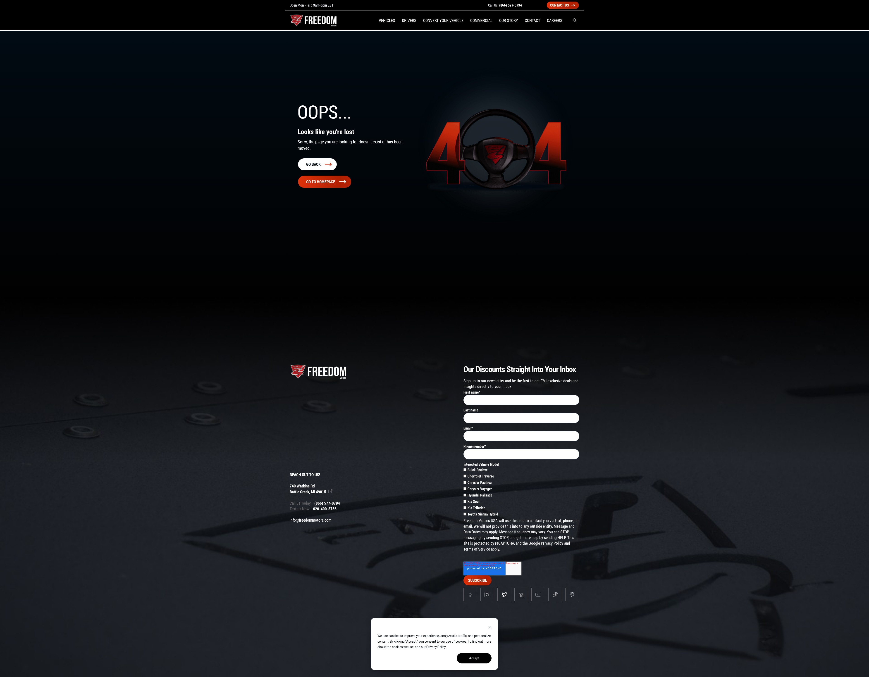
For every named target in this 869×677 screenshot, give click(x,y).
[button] (574, 20)
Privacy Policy (552, 543)
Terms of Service (476, 549)
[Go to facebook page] (470, 594)
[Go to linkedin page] (521, 594)
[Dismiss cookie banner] (490, 627)
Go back (313, 164)
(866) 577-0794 (510, 5)
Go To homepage (320, 181)
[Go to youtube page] (538, 594)
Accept (474, 658)
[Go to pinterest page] (572, 594)
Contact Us (559, 5)
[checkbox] (521, 492)
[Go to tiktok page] (555, 594)
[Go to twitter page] (504, 594)
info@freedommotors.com (310, 520)
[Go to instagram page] (487, 594)
